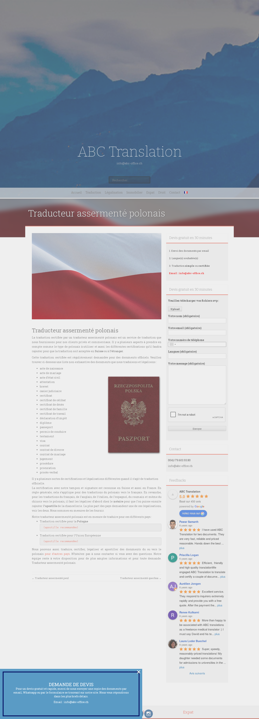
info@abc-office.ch (76, 702)
